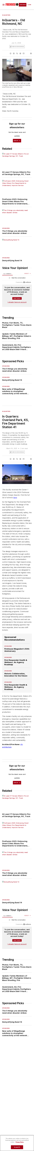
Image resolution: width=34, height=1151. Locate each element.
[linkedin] (14, 53)
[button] (3, 4)
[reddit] (20, 53)
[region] (17, 278)
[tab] (7, 273)
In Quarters (6, 15)
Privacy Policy (20, 1142)
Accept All (17, 1147)
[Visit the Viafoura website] (27, 282)
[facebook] (10, 53)
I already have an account (17, 302)
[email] (23, 53)
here (15, 498)
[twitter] (17, 53)
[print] (31, 53)
